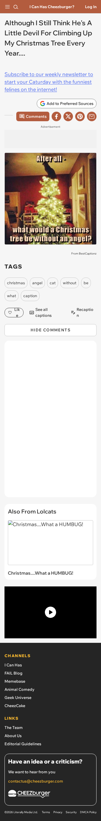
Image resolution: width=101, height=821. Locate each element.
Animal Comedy (19, 689)
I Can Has (13, 665)
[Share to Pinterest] (80, 116)
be (86, 282)
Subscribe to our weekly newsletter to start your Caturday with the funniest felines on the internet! (48, 82)
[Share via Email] (92, 116)
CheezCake (14, 705)
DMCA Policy (88, 812)
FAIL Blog (13, 673)
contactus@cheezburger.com (35, 781)
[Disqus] (50, 422)
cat (53, 282)
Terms (46, 812)
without (69, 282)
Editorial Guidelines (22, 743)
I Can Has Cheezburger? (51, 6)
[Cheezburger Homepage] (50, 795)
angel (37, 282)
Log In (91, 6)
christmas (16, 282)
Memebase (14, 681)
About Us (13, 735)
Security (71, 812)
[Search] (16, 7)
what (11, 295)
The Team (13, 727)
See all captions (43, 312)
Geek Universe (17, 697)
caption (30, 295)
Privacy (57, 812)
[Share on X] (68, 116)
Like (17, 312)
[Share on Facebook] (56, 116)
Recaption (85, 312)
